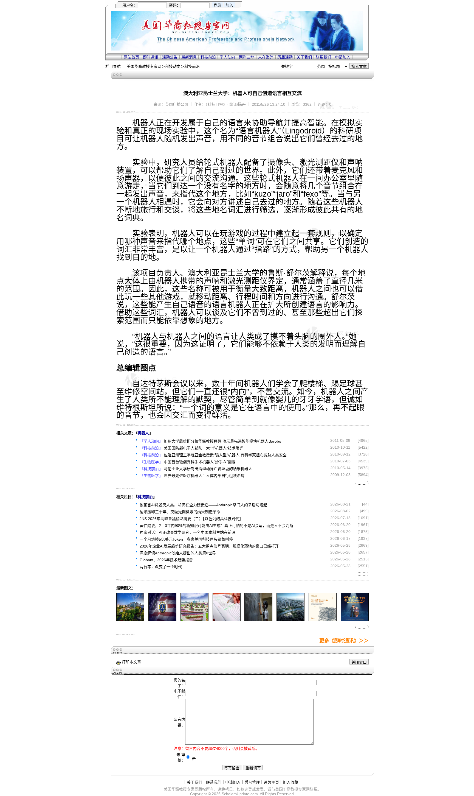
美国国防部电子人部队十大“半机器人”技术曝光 (203, 448)
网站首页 (131, 57)
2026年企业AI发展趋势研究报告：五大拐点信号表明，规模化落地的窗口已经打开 (209, 546)
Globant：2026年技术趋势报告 (166, 560)
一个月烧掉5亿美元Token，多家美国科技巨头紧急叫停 (186, 539)
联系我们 (323, 57)
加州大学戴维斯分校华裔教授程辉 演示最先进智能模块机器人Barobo (222, 441)
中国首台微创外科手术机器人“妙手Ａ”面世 (200, 462)
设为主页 (271, 782)
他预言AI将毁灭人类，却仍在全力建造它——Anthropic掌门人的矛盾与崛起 (203, 505)
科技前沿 (208, 57)
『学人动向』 (151, 441)
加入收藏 (290, 782)
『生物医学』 (151, 462)
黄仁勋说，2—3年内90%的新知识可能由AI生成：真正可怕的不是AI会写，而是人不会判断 (216, 525)
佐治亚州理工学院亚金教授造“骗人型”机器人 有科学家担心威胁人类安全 (225, 455)
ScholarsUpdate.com (240, 794)
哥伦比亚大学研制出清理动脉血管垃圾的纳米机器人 (208, 469)
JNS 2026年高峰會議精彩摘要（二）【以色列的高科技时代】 (191, 518)
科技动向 (172, 66)
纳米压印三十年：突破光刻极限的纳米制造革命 (180, 512)
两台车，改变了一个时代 (161, 567)
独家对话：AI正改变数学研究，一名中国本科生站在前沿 (187, 532)
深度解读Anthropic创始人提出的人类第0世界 (178, 553)
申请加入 (342, 57)
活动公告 (169, 57)
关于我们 (304, 57)
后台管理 (252, 782)
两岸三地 (246, 57)
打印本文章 (131, 662)
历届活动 (285, 57)
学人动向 (227, 57)
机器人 (143, 433)
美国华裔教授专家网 (144, 66)
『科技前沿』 (151, 448)
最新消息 (189, 57)
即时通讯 (150, 57)
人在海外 (265, 57)
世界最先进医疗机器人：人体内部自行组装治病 (204, 475)
